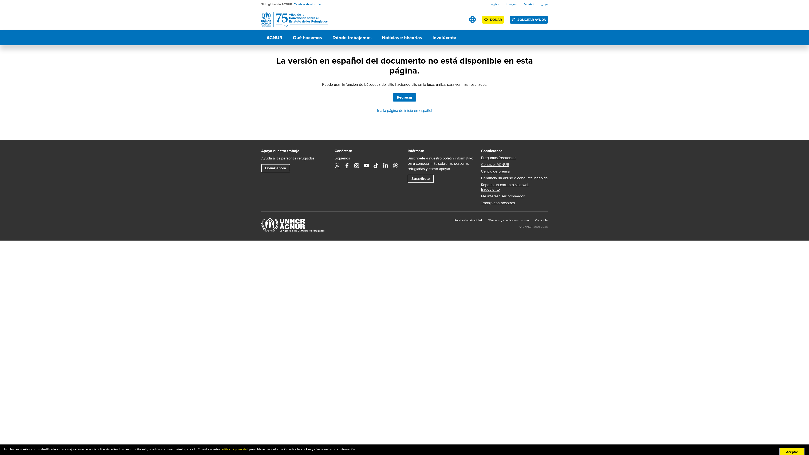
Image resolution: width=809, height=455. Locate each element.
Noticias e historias (402, 37)
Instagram (356, 165)
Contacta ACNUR (495, 164)
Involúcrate (444, 37)
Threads (395, 165)
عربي (544, 4)
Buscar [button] (459, 19)
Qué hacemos (307, 37)
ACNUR (274, 37)
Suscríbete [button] (420, 178)
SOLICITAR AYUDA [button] (531, 19)
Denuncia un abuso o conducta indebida (514, 178)
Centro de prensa (495, 171)
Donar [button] (496, 19)
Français (511, 4)
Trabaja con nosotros (498, 203)
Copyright (541, 220)
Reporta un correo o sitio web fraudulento (505, 187)
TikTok (376, 165)
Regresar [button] (404, 97)
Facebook (347, 165)
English (494, 4)
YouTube (366, 165)
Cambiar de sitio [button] (305, 4)
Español (529, 4)
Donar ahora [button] (275, 168)
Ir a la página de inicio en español (404, 110)
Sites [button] (472, 19)
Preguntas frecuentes (498, 157)
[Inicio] (290, 19)
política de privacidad (234, 449)
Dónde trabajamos (351, 37)
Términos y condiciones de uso (508, 220)
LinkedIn (385, 165)
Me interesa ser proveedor (503, 196)
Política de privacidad (468, 220)
